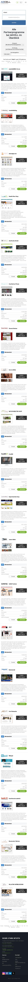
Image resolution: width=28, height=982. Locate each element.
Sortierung (14, 47)
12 (23, 61)
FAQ (16, 964)
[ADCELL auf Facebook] (6, 973)
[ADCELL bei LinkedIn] (10, 973)
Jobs (16, 959)
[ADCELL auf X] (13, 973)
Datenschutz (18, 966)
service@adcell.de (6, 953)
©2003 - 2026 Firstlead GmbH (14, 978)
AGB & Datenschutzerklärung (20, 962)
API (3, 963)
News (3, 957)
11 (21, 61)
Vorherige (8, 61)
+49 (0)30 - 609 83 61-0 (7, 943)
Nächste (14, 62)
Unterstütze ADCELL (6, 965)
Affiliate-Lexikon (5, 959)
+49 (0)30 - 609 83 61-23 (8, 947)
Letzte (19, 62)
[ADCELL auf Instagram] (3, 973)
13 (25, 61)
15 (10, 62)
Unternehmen (18, 957)
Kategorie (14, 43)
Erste (3, 61)
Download (4, 961)
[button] (14, 22)
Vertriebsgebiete (15, 52)
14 (8, 62)
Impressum (17, 968)
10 (18, 61)
